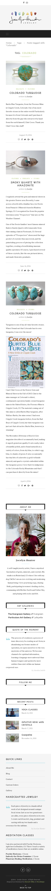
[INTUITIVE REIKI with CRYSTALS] (12, 722)
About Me (10, 768)
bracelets (20, 89)
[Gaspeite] (12, 735)
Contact (9, 779)
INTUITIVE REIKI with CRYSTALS (33, 723)
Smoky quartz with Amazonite (25, 184)
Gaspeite (27, 735)
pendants (26, 178)
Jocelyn (29, 96)
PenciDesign (40, 882)
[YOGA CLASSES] (12, 709)
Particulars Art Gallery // (21, 617)
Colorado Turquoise (25, 92)
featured (31, 89)
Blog (8, 773)
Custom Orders (12, 785)
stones (36, 178)
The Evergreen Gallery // (21, 614)
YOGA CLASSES (30, 709)
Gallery (9, 790)
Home (9, 43)
